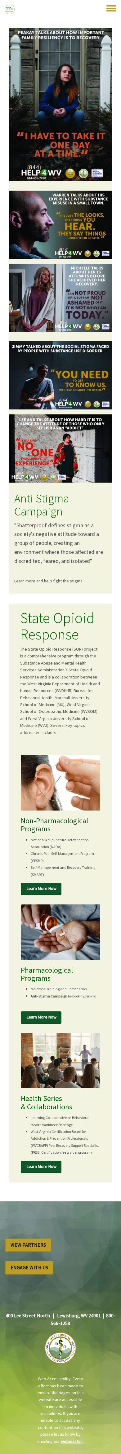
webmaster (72, 1441)
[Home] (10, 9)
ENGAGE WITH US (29, 1267)
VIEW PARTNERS (28, 1245)
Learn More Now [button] (41, 888)
